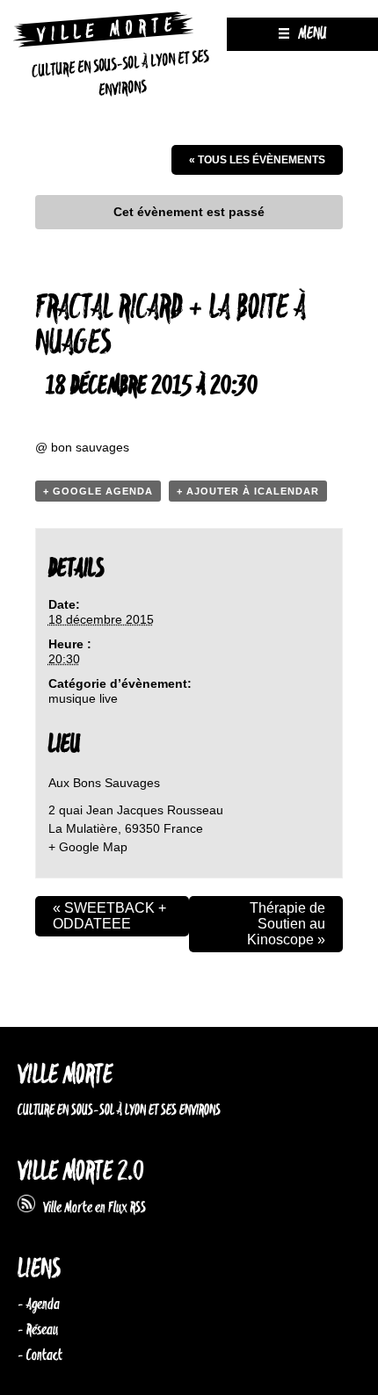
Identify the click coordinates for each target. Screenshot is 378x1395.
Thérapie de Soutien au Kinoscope (286, 923)
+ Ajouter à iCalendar (248, 491)
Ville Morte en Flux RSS (90, 1208)
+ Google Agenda (98, 491)
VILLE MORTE (65, 1076)
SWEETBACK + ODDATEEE (109, 915)
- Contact (40, 1355)
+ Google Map (87, 847)
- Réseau (38, 1330)
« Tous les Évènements (257, 160)
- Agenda (39, 1304)
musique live (83, 698)
